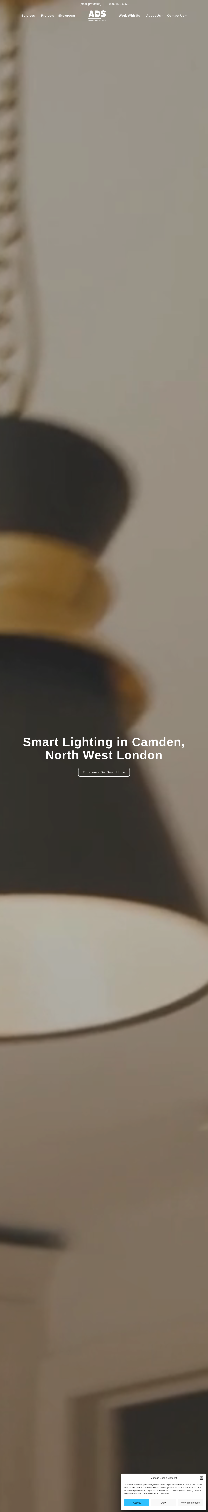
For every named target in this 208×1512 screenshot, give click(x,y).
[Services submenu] (36, 15)
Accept (137, 1502)
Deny (164, 1502)
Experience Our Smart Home (104, 772)
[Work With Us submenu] (141, 15)
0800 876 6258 (119, 4)
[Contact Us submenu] (186, 15)
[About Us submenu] (162, 15)
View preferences (190, 1502)
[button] (201, 1478)
